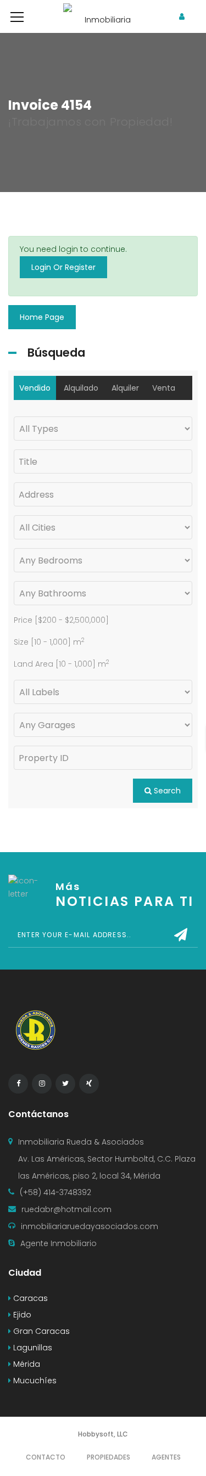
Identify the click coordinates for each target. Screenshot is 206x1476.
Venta (163, 387)
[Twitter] (65, 1084)
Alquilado (81, 387)
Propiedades (108, 1457)
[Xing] (89, 1084)
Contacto (45, 1457)
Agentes (166, 1457)
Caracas (29, 1298)
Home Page (42, 317)
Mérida (25, 1364)
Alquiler (125, 387)
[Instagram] (42, 1084)
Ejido (21, 1314)
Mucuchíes (34, 1380)
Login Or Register (63, 267)
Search (166, 790)
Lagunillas (31, 1347)
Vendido (35, 387)
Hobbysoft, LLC (103, 1434)
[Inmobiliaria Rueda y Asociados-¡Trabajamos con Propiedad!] (103, 16)
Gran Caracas (40, 1331)
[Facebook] (18, 1084)
